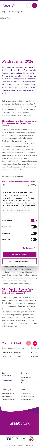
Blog (3, 12)
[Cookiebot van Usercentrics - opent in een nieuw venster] (28, 185)
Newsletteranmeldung (28, 383)
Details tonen (28, 248)
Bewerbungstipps (27, 399)
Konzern (23, 380)
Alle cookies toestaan (19, 254)
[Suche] (29, 5)
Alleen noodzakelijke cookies (19, 261)
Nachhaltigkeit (26, 377)
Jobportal (24, 393)
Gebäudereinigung (8, 393)
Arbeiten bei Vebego (27, 396)
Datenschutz (20, 445)
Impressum (29, 445)
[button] (28, 343)
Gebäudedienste (7, 396)
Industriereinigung (8, 399)
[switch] (34, 226)
